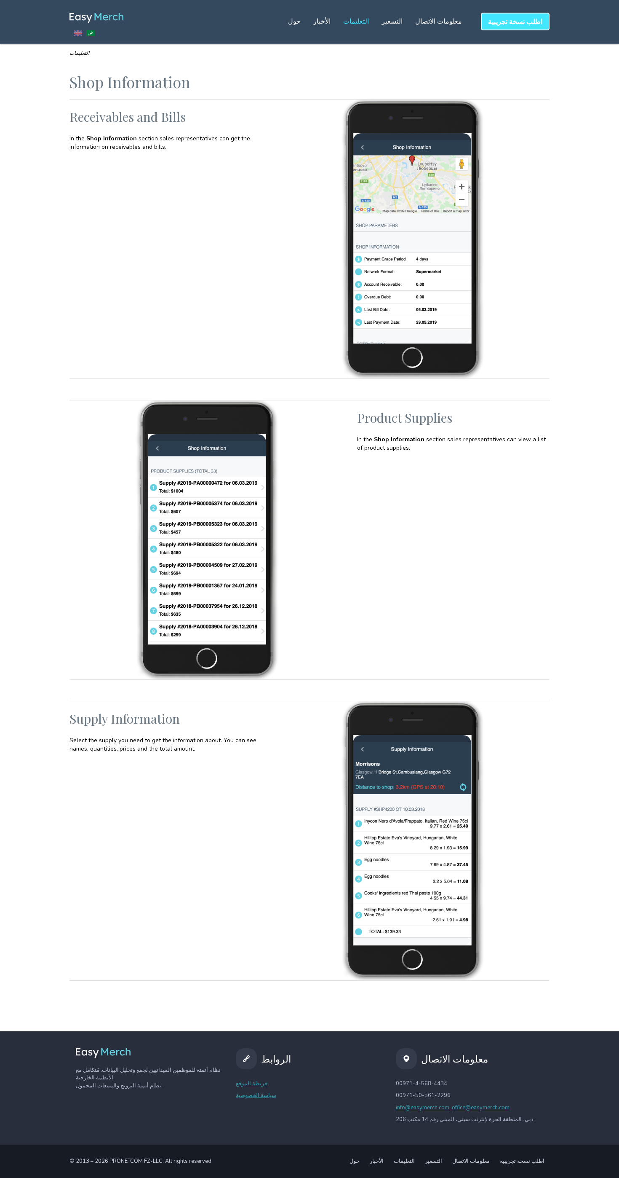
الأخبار (322, 21)
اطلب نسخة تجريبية (522, 1161)
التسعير (392, 21)
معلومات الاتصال (438, 21)
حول (294, 21)
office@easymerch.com (481, 1107)
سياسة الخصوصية (256, 1095)
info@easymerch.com (422, 1107)
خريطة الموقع (252, 1083)
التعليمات (356, 21)
